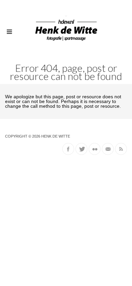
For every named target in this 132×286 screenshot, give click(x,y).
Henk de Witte (55, 136)
